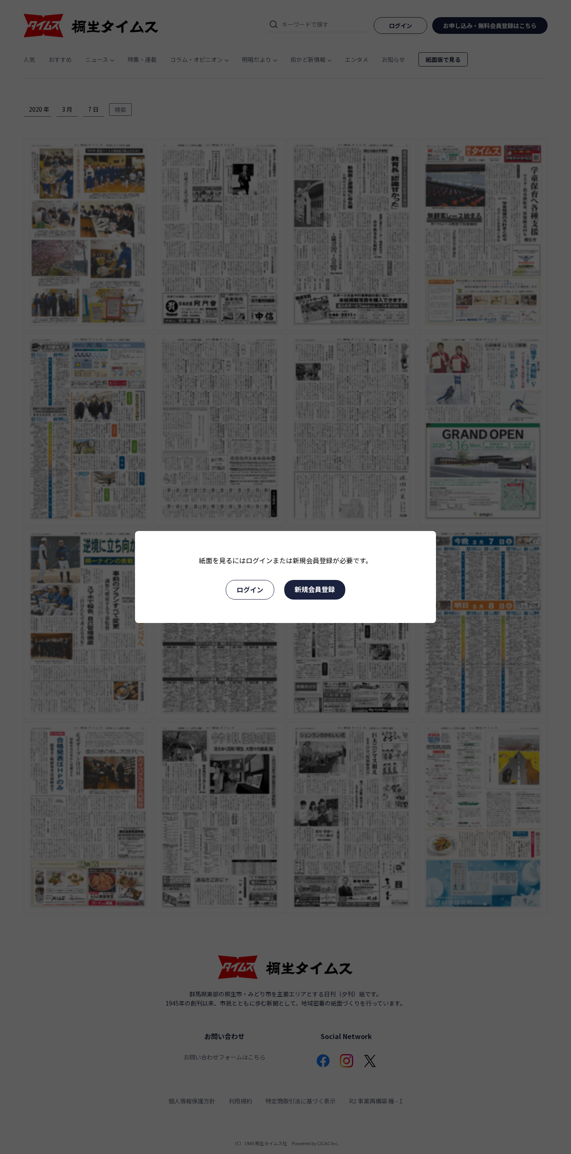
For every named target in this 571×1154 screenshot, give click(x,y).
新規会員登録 (315, 589)
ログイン (250, 590)
